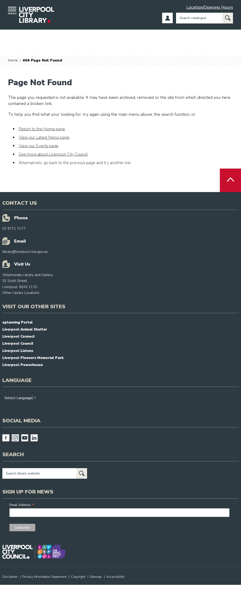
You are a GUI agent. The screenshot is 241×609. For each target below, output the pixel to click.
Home (13, 60)
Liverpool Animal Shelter (24, 329)
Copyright (78, 576)
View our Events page (38, 146)
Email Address (21, 505)
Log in (167, 18)
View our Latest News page (44, 137)
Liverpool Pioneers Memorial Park (33, 357)
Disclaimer (10, 576)
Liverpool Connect (18, 336)
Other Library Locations (20, 292)
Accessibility (115, 576)
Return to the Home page (42, 129)
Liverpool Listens (17, 350)
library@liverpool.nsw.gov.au (25, 251)
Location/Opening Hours (209, 7)
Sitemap (96, 576)
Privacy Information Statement (44, 576)
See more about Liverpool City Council (53, 154)
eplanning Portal (17, 322)
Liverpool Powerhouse (22, 364)
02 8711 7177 (13, 228)
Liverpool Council (17, 343)
